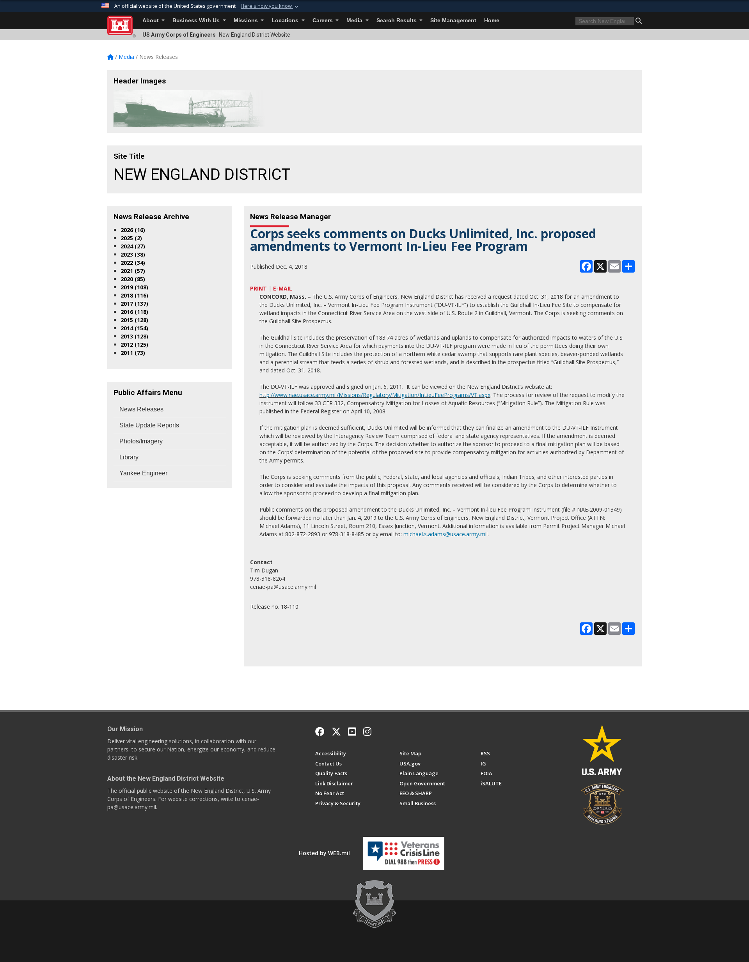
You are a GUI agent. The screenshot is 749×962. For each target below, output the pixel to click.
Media (355, 20)
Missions (246, 20)
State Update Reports (149, 425)
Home (491, 20)
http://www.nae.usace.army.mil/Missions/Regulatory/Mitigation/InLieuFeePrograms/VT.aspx (374, 395)
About (151, 20)
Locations (286, 20)
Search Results (397, 20)
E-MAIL (282, 288)
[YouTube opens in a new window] (352, 732)
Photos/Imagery (141, 441)
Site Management (453, 20)
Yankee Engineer (143, 473)
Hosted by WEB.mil (324, 853)
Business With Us (196, 20)
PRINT (258, 288)
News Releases (141, 409)
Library (128, 457)
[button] (270, 6)
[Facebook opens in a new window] (320, 732)
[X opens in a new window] (336, 732)
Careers (323, 20)
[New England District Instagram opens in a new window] (367, 732)
